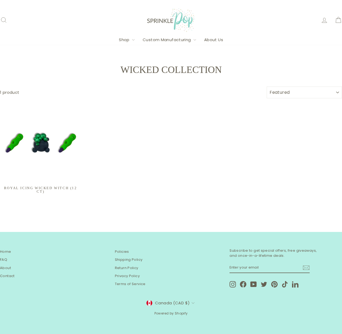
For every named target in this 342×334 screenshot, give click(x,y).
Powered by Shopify (171, 313)
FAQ (3, 259)
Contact (7, 276)
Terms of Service (130, 284)
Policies (122, 251)
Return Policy (126, 268)
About (5, 268)
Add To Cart (40, 177)
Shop (125, 39)
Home (5, 251)
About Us (213, 39)
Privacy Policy (127, 276)
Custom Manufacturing (167, 39)
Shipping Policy (129, 259)
